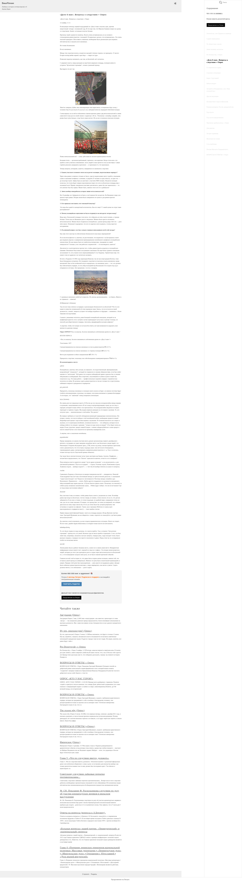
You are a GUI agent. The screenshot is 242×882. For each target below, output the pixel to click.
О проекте (85, 874)
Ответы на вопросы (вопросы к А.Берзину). (83, 812)
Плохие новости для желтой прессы (218, 19)
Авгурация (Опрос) (70, 614)
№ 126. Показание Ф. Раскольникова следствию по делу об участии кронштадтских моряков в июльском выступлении (89, 793)
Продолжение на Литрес (216, 25)
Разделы (94, 874)
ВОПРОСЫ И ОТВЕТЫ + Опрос (77, 662)
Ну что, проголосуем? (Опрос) (76, 630)
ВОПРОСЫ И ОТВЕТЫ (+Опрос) (77, 726)
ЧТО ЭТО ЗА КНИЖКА (215, 13)
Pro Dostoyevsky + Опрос (73, 646)
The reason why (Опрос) (72, 710)
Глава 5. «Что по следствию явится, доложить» (84, 758)
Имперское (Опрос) (70, 742)
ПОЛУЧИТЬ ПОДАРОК (71, 584)
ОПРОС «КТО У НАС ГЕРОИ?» (76, 678)
